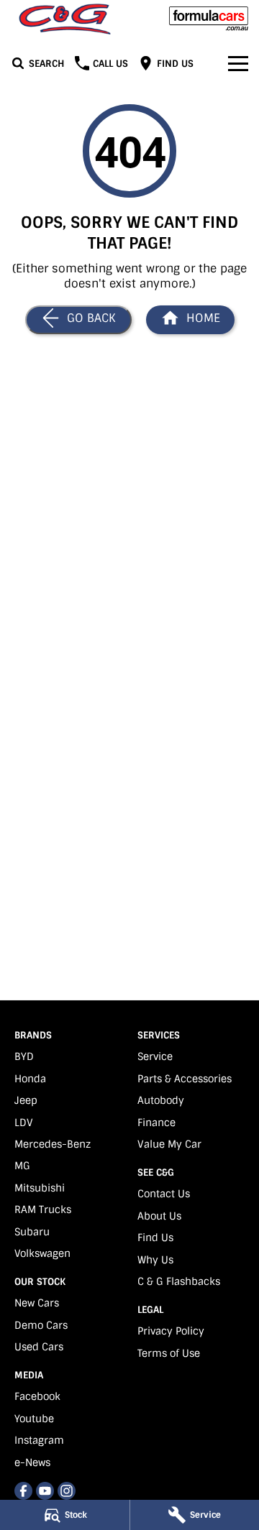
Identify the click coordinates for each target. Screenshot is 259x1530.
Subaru (32, 1231)
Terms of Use (168, 1353)
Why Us (155, 1259)
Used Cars (38, 1346)
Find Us (155, 1237)
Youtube (34, 1418)
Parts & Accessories (184, 1078)
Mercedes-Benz (52, 1144)
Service (155, 1056)
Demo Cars (41, 1325)
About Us (159, 1215)
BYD (24, 1056)
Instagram (39, 1440)
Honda (30, 1078)
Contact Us (163, 1193)
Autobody (160, 1100)
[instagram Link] (67, 1491)
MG (22, 1165)
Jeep (25, 1100)
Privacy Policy (170, 1330)
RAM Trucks (42, 1209)
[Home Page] (65, 19)
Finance (156, 1122)
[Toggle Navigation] (238, 63)
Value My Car (169, 1144)
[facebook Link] (23, 1491)
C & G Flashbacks (178, 1281)
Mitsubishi (39, 1187)
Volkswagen (42, 1253)
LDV (23, 1122)
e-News (32, 1462)
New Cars (36, 1302)
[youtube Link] (45, 1491)
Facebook (37, 1396)
